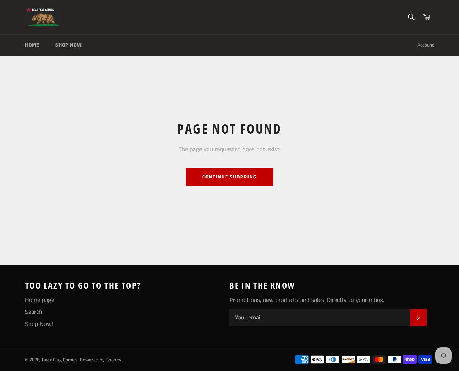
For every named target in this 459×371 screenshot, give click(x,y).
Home (32, 45)
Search (33, 312)
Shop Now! (69, 45)
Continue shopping (229, 177)
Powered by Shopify (101, 360)
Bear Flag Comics (59, 360)
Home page (39, 300)
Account (425, 45)
